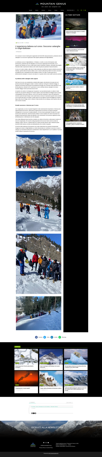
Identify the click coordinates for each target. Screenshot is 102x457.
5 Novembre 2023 (69, 89)
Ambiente (43, 10)
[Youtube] (85, 10)
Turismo (55, 10)
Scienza (49, 10)
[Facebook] (81, 10)
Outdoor (36, 10)
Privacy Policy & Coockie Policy (46, 447)
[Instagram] (83, 10)
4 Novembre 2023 (69, 107)
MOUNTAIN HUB (70, 10)
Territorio (62, 10)
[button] (39, 337)
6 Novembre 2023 (69, 52)
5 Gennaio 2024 (69, 34)
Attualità (30, 10)
